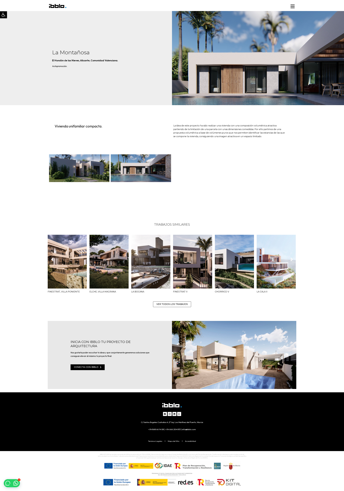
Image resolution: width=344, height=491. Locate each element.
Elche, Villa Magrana (102, 291)
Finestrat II (180, 291)
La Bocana (137, 291)
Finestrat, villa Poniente (64, 291)
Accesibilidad (190, 441)
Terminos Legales (155, 441)
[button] (3, 14)
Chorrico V (222, 291)
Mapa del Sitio (173, 441)
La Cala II (262, 291)
